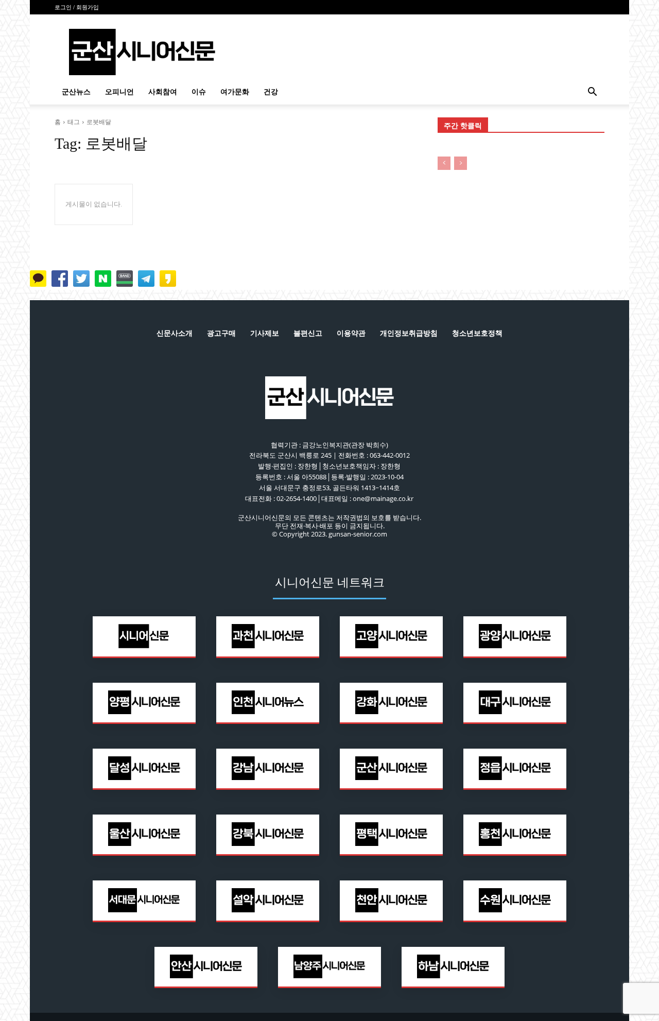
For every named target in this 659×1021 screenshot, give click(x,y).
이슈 (199, 92)
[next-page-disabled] (460, 163)
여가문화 (234, 92)
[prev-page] (444, 163)
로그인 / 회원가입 (77, 7)
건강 (271, 92)
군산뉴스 (76, 92)
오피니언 (119, 92)
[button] (592, 93)
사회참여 (162, 92)
